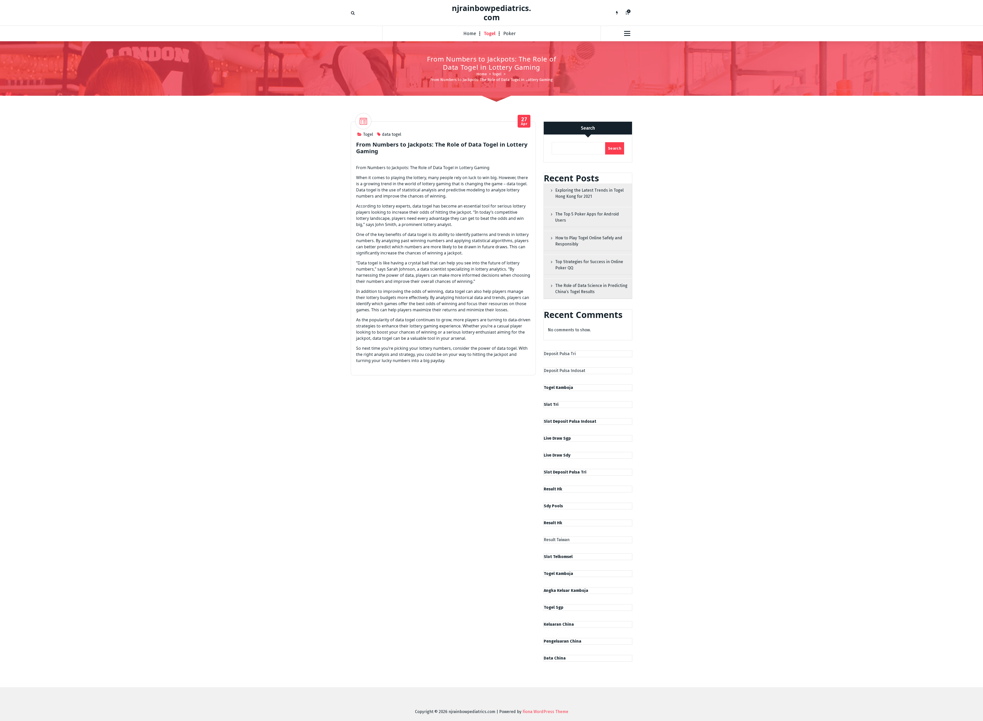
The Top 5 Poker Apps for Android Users (587, 217)
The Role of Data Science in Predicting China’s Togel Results (591, 288)
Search (588, 128)
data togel (391, 134)
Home (469, 33)
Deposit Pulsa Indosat (564, 370)
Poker (509, 33)
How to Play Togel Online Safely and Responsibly (588, 240)
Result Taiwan (557, 539)
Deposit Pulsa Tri (560, 353)
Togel (490, 33)
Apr (524, 121)
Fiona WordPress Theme (545, 711)
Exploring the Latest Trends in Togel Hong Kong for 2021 (589, 193)
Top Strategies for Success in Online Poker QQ (589, 264)
